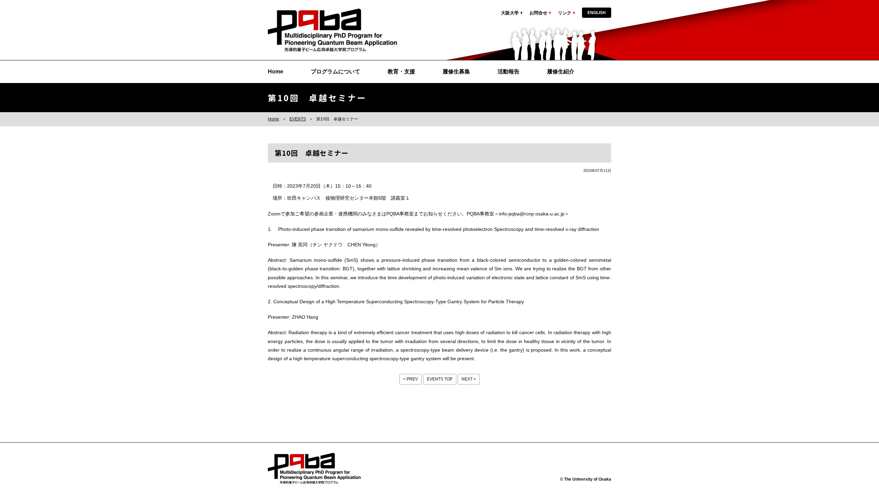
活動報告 (509, 71)
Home (275, 71)
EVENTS (297, 119)
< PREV (410, 379)
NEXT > (468, 379)
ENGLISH (596, 12)
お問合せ (538, 12)
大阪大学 (510, 12)
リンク (564, 12)
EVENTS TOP (440, 379)
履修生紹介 (560, 71)
